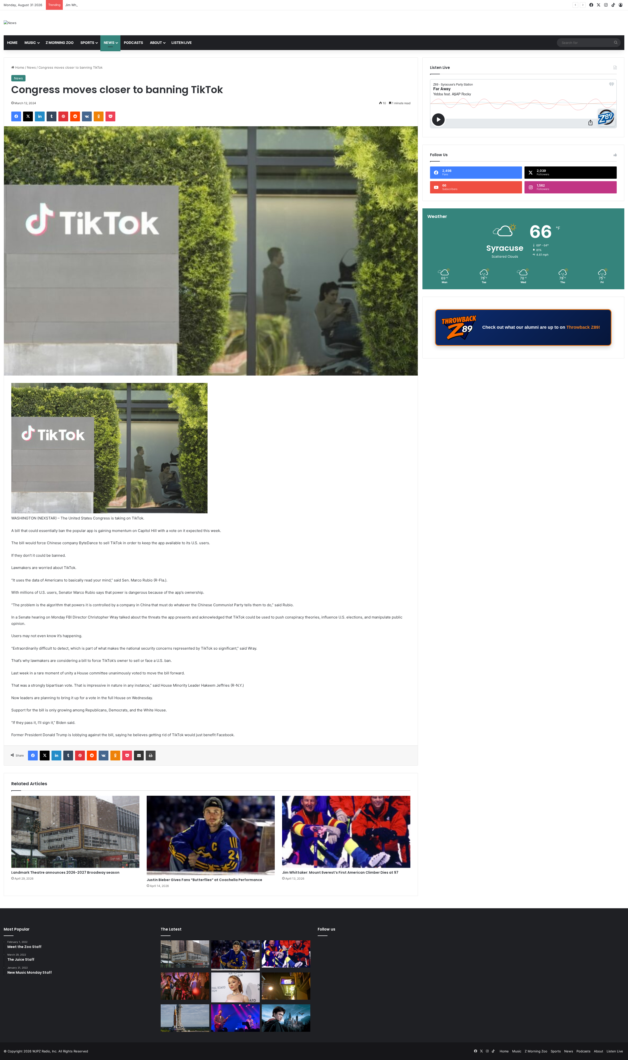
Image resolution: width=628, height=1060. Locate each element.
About (156, 42)
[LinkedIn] (40, 116)
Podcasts (133, 42)
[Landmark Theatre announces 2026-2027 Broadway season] (75, 832)
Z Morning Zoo (60, 42)
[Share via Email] (139, 755)
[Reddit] (75, 116)
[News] (10, 22)
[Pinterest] (63, 116)
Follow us (326, 929)
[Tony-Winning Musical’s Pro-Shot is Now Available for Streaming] (286, 986)
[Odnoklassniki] (99, 116)
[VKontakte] (87, 116)
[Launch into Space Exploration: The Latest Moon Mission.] (185, 1018)
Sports (87, 42)
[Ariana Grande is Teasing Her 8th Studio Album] (235, 987)
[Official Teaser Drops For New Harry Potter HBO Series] (286, 1018)
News (109, 42)
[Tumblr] (51, 116)
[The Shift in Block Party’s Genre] (235, 1018)
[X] (28, 116)
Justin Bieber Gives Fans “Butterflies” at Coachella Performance (204, 879)
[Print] (151, 755)
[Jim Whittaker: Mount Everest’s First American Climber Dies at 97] (346, 832)
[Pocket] (110, 116)
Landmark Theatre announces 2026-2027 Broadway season (65, 872)
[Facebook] (16, 116)
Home (12, 42)
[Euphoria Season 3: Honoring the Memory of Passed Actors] (185, 986)
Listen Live (181, 42)
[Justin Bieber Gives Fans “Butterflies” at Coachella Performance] (211, 835)
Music (30, 42)
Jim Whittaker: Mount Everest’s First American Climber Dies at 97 (340, 872)
